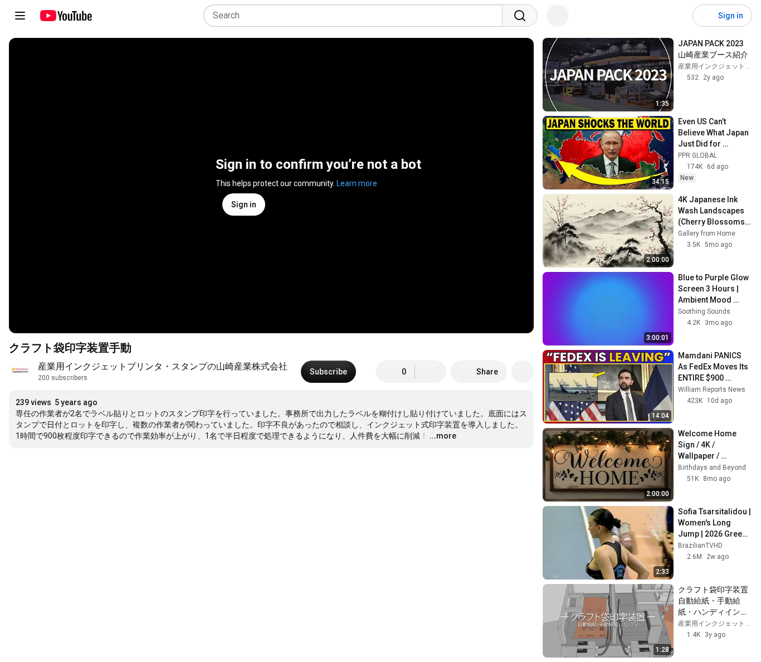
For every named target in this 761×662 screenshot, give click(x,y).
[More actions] (522, 372)
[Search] (520, 15)
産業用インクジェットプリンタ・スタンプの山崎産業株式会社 (162, 366)
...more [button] (443, 435)
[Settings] (677, 15)
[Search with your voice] (558, 15)
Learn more (356, 183)
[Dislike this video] (430, 372)
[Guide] (20, 15)
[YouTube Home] (65, 15)
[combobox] (356, 15)
